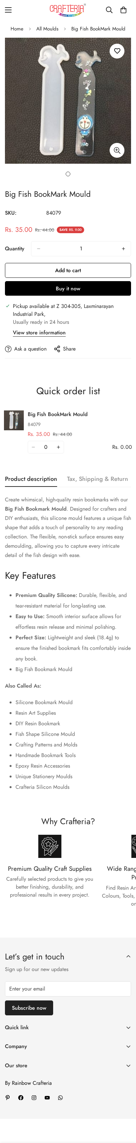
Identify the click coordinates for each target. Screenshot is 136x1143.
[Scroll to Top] (124, 1108)
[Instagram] (34, 1097)
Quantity (14, 248)
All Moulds (47, 28)
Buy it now (68, 288)
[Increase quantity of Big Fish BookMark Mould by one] (123, 248)
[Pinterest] (7, 1097)
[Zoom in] (117, 150)
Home (17, 28)
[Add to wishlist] (117, 51)
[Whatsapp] (60, 1097)
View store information (39, 332)
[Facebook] (20, 1097)
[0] (123, 10)
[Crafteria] (68, 10)
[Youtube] (47, 1097)
